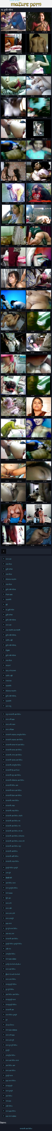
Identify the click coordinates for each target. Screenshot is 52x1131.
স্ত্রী (7, 605)
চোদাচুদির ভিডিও (10, 954)
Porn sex (9, 595)
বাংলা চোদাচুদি (10, 918)
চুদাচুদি (7, 1050)
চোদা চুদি (8, 873)
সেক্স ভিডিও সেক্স (10, 1065)
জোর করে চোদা (10, 934)
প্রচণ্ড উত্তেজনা (11, 671)
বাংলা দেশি (8, 903)
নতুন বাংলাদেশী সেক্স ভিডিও (13, 714)
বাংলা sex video (11, 959)
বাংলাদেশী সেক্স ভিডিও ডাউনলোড (15, 836)
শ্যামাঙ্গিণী (8, 600)
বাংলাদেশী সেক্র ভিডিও (12, 811)
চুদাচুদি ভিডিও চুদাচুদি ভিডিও (14, 944)
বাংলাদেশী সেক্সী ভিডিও (12, 856)
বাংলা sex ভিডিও (11, 1111)
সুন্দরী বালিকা (9, 569)
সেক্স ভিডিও (9, 1096)
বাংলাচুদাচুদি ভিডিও (11, 984)
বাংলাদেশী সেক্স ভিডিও (14, 1)
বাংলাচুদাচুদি (9, 1086)
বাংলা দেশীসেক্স (10, 730)
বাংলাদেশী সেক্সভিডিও (12, 851)
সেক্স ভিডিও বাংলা (11, 883)
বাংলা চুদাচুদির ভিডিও (12, 888)
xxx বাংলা (9, 923)
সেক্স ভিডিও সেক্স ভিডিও (12, 994)
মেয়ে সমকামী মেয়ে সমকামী (13, 630)
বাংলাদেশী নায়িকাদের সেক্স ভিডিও (15, 780)
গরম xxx (8, 1101)
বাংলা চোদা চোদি (10, 913)
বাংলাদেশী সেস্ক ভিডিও (12, 861)
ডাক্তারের (8, 681)
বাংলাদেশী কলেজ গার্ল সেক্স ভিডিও (15, 745)
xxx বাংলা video (11, 1116)
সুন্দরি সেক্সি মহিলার (11, 589)
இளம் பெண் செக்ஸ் (13, 974)
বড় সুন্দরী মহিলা (10, 610)
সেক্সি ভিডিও (9, 1106)
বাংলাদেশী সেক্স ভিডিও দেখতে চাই (15, 841)
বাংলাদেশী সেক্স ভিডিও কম (13, 821)
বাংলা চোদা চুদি (10, 1040)
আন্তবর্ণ (8, 666)
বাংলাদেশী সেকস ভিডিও (12, 801)
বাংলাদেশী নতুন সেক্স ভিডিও (13, 775)
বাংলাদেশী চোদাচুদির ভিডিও (13, 765)
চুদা (7, 1020)
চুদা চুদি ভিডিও (10, 989)
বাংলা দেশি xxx (10, 1035)
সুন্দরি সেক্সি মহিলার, (11, 635)
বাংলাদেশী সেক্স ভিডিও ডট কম (14, 831)
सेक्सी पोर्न (9, 878)
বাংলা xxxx (9, 893)
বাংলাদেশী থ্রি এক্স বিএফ (12, 770)
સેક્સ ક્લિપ (10, 1025)
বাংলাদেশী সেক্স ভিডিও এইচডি (14, 816)
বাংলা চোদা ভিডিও (11, 979)
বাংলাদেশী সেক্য (10, 806)
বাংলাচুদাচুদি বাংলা (11, 1000)
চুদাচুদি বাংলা (9, 1076)
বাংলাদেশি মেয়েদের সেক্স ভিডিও (14, 740)
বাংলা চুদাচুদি (9, 1091)
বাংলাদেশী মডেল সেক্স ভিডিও (14, 790)
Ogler (8, 650)
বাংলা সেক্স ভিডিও (11, 969)
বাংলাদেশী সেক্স (10, 1010)
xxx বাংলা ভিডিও (11, 1081)
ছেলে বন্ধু (8, 706)
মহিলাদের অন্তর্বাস (11, 579)
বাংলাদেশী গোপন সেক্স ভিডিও (14, 755)
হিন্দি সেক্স (8, 898)
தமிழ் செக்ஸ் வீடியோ (13, 964)
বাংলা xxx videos (11, 1030)
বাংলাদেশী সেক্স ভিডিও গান (13, 826)
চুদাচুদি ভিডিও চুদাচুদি (12, 868)
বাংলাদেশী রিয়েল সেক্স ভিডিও (14, 795)
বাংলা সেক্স (8, 559)
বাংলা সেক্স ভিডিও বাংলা (12, 1060)
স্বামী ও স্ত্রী (9, 640)
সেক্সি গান (8, 949)
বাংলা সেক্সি (9, 908)
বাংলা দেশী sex (10, 719)
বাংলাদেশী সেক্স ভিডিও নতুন (13, 846)
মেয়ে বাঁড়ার (9, 564)
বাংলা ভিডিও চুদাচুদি (11, 1015)
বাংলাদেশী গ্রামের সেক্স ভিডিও (14, 760)
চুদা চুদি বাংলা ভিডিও (11, 929)
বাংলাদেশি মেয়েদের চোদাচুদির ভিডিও (16, 735)
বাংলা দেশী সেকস (10, 724)
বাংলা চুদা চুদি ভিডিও (11, 1045)
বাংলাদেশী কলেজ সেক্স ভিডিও (14, 750)
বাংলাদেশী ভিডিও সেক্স (12, 785)
